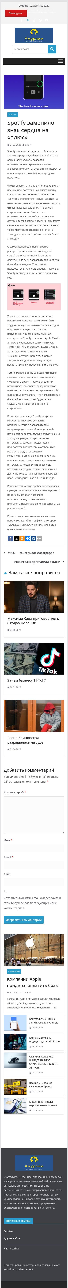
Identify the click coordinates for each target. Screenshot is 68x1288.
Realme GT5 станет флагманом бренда (40, 1084)
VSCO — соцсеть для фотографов (31, 553)
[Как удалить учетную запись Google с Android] (15, 1023)
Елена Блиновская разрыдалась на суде (25, 740)
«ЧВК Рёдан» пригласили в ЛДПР (36, 562)
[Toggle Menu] (60, 61)
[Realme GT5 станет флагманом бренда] (15, 1087)
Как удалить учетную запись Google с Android (43, 1020)
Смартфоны (14, 971)
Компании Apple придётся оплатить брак (32, 982)
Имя (8, 840)
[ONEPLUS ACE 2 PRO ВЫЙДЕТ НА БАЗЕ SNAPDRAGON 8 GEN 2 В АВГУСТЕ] (15, 1065)
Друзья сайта (12, 1238)
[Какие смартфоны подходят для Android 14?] (15, 1042)
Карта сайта (11, 1248)
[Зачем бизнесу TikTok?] (34, 645)
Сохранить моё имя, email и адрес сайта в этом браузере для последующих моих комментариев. (32, 903)
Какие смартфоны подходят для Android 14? (44, 1039)
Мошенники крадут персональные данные (43, 1103)
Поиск (52, 49)
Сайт (7, 874)
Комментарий (15, 792)
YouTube (13, 114)
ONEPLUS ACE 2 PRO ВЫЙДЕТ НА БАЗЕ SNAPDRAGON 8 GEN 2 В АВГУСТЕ (43, 1062)
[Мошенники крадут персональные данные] (15, 1106)
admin (28, 144)
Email (8, 857)
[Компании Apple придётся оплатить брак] (34, 950)
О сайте (8, 1231)
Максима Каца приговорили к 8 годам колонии (33, 620)
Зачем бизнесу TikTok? (26, 680)
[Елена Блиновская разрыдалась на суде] (34, 703)
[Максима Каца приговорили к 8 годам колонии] (34, 583)
